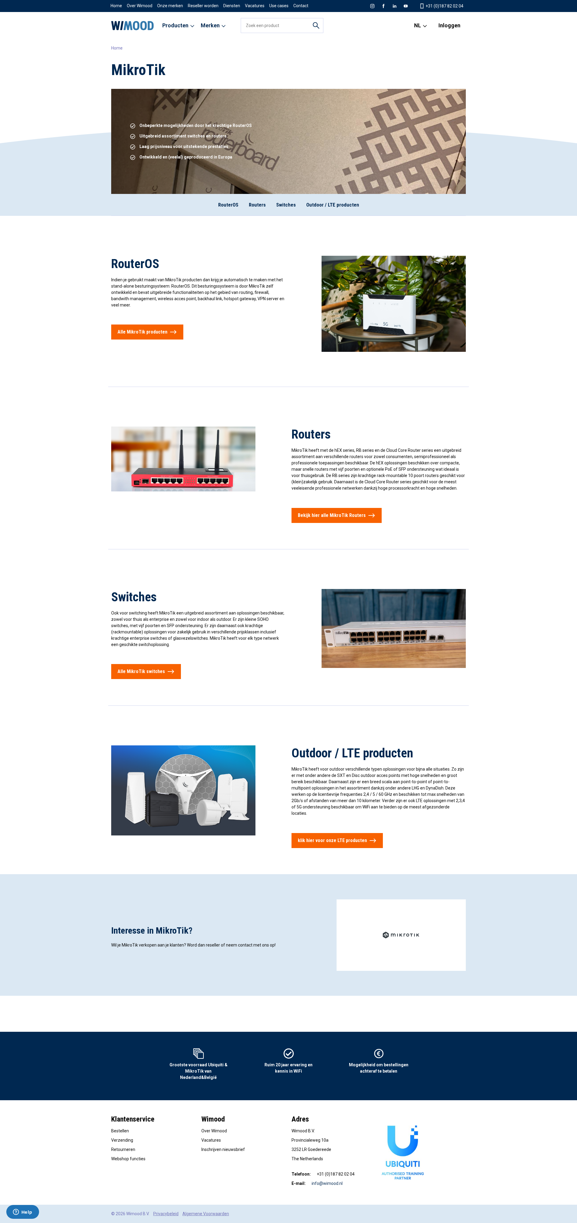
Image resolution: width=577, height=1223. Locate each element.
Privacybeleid (166, 1213)
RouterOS (228, 205)
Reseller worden (203, 5)
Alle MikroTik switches (141, 671)
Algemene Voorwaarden (205, 1213)
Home (116, 5)
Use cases (278, 5)
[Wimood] (132, 25)
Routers (257, 205)
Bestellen (120, 1130)
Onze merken (170, 5)
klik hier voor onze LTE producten (332, 840)
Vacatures (254, 5)
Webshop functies (128, 1158)
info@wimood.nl (327, 1183)
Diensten (231, 5)
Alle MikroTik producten (142, 332)
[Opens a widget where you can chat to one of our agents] (22, 1212)
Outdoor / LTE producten (332, 205)
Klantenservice (132, 1119)
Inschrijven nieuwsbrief (223, 1149)
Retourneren (123, 1149)
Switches (286, 205)
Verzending (122, 1140)
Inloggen (449, 25)
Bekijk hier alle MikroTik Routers (332, 515)
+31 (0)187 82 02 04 (444, 6)
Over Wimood (139, 5)
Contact (300, 5)
